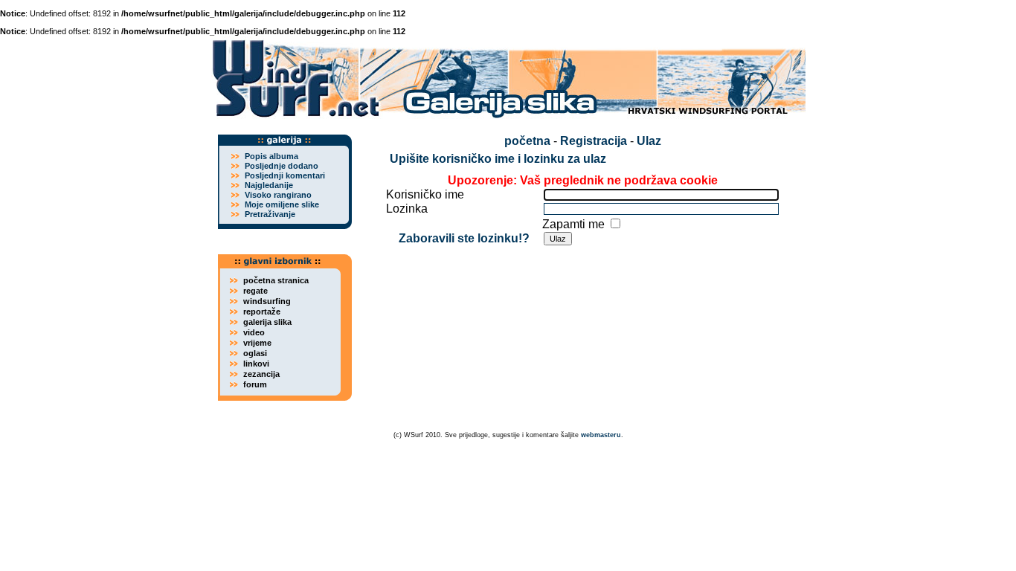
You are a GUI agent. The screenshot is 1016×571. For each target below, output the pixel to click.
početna (527, 141)
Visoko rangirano (278, 194)
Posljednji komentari (285, 175)
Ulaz (649, 141)
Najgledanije (269, 185)
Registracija (593, 141)
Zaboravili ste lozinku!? (464, 238)
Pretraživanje (270, 214)
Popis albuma (271, 156)
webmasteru (601, 435)
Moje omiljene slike (282, 204)
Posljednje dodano (281, 165)
